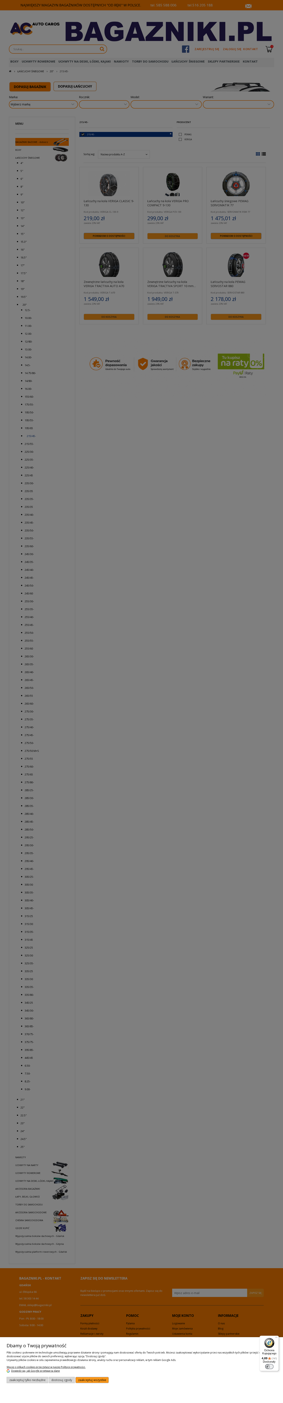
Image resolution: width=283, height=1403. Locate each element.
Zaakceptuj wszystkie (92, 1380)
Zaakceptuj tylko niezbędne (27, 1380)
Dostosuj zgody (61, 1380)
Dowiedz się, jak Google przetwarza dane (35, 1371)
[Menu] (276, 1338)
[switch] (269, 1366)
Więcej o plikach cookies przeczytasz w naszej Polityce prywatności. (46, 1367)
